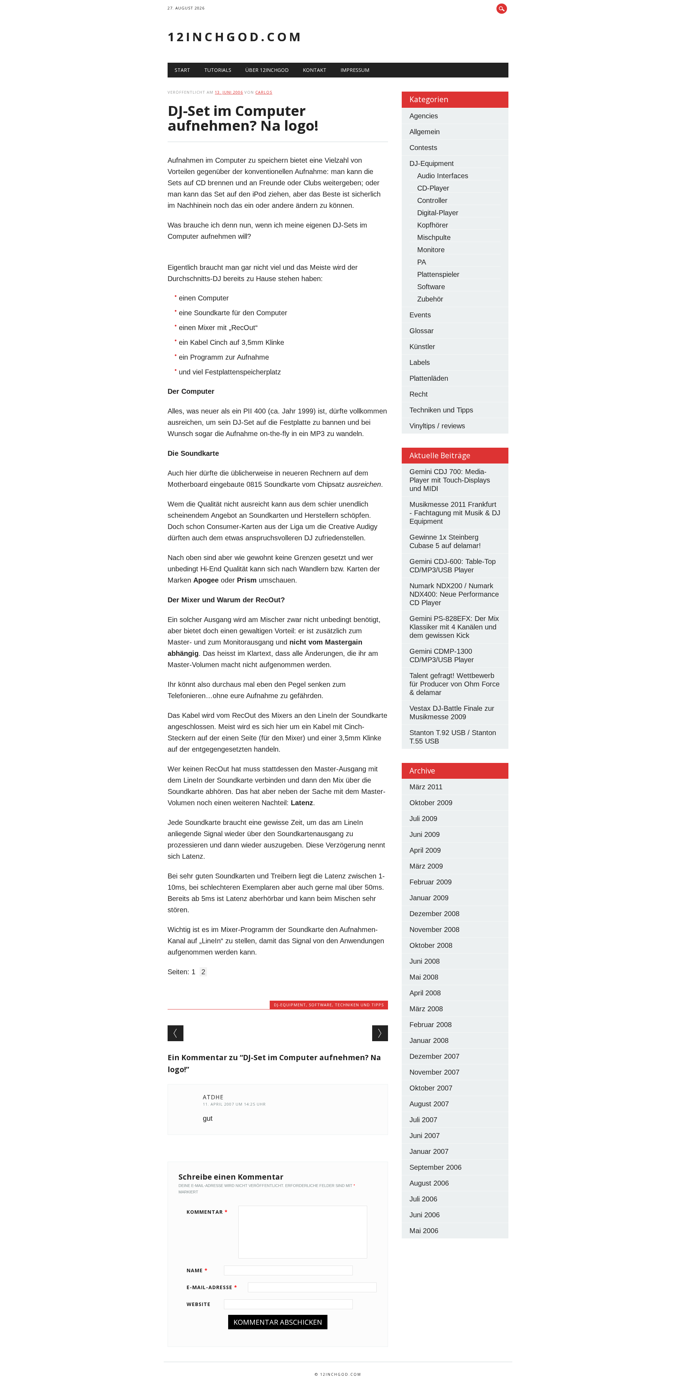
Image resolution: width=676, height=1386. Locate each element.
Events (420, 315)
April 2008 (425, 993)
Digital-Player (437, 213)
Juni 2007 (424, 1135)
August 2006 (429, 1183)
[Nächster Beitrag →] (380, 1033)
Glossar (421, 331)
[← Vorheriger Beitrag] (175, 1033)
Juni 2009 (424, 834)
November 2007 (434, 1072)
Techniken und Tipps (359, 1004)
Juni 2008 (424, 961)
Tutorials (217, 70)
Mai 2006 (423, 1231)
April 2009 (425, 850)
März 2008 (426, 1009)
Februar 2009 (430, 882)
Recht (418, 394)
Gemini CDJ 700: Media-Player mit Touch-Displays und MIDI (449, 480)
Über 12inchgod (267, 70)
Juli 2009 (423, 818)
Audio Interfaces (442, 176)
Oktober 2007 (430, 1088)
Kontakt (314, 70)
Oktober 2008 (430, 945)
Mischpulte (434, 237)
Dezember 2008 (434, 914)
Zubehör (430, 299)
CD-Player (433, 188)
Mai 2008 (423, 977)
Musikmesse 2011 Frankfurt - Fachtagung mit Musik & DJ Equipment (454, 513)
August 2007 (429, 1104)
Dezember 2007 (434, 1056)
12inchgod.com (235, 37)
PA (421, 262)
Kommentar (207, 1211)
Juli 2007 (423, 1120)
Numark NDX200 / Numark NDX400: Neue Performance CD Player (454, 594)
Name (197, 1270)
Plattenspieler (438, 274)
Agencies (423, 116)
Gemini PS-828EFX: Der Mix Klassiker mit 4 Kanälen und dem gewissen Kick (454, 627)
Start (182, 70)
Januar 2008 (429, 1040)
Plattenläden (428, 378)
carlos (263, 92)
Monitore (431, 250)
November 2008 (434, 929)
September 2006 (435, 1167)
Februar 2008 (430, 1024)
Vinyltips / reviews (437, 426)
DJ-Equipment (290, 1004)
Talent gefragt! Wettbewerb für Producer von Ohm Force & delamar (454, 684)
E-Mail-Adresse (212, 1287)
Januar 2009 (429, 898)
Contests (423, 147)
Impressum (354, 70)
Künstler (422, 346)
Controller (432, 200)
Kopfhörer (432, 225)
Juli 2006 (423, 1199)
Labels (419, 362)
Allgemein (424, 132)
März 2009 (426, 866)
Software (320, 1004)
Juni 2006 (424, 1215)
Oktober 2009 (430, 803)
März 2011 (426, 787)
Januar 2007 (429, 1151)
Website (199, 1304)
